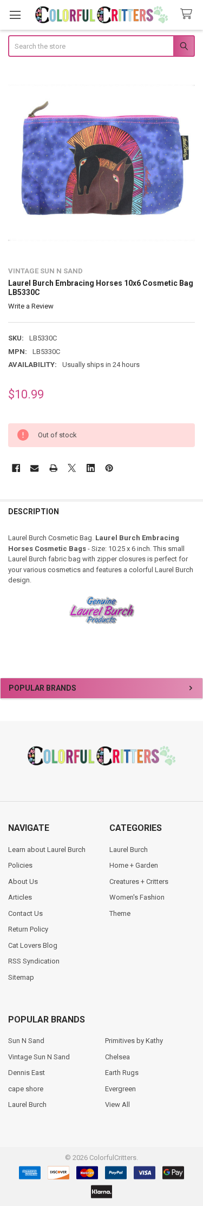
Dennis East (26, 1073)
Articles (20, 897)
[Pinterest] (109, 468)
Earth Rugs (122, 1073)
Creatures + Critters (138, 881)
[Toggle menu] (15, 15)
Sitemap (21, 977)
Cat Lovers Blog (32, 945)
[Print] (53, 468)
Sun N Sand (26, 1041)
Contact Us (25, 913)
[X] (72, 468)
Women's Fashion (137, 897)
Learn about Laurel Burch (47, 849)
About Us (23, 881)
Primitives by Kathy (134, 1041)
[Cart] (188, 14)
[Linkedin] (91, 468)
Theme (119, 913)
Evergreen (120, 1089)
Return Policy (28, 929)
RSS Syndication (34, 961)
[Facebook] (16, 468)
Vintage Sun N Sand (39, 1057)
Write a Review (31, 306)
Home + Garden (133, 865)
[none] (101, 163)
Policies (20, 865)
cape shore (25, 1089)
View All (117, 1104)
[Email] (34, 468)
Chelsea (117, 1057)
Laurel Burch (128, 849)
